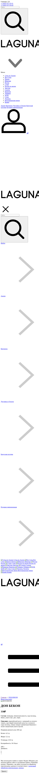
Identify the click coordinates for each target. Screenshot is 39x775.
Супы (7, 97)
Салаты (7, 90)
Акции (3, 106)
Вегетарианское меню (12, 100)
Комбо (7, 102)
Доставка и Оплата (19, 106)
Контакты (9, 106)
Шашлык (8, 81)
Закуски (7, 88)
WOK (7, 95)
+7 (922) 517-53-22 (7, 5)
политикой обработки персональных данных (18, 767)
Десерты (8, 99)
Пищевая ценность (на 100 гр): (11, 730)
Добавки (8, 93)
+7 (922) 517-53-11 (7, 3)
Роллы (7, 83)
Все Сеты (8, 77)
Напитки (8, 92)
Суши (7, 84)
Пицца (7, 79)
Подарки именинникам (15, 107)
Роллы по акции (10, 86)
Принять (4, 771)
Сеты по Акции (10, 75)
